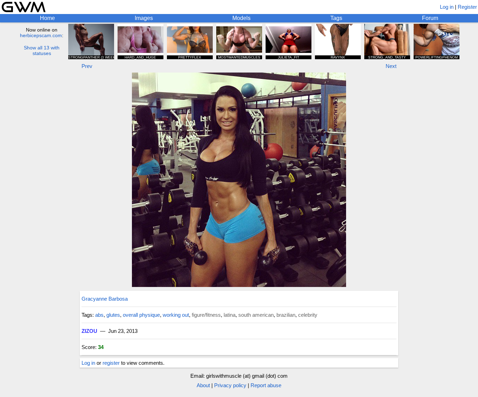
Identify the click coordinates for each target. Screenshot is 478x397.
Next (391, 66)
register (111, 363)
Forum (430, 18)
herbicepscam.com (41, 35)
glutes (113, 315)
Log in (447, 7)
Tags (336, 18)
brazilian (285, 315)
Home (47, 18)
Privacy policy (230, 385)
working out (176, 315)
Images (144, 18)
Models (241, 18)
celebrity (307, 315)
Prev (87, 66)
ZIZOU (89, 331)
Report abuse (266, 385)
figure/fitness (206, 315)
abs (99, 315)
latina (230, 315)
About (203, 385)
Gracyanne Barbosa (105, 299)
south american (256, 315)
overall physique (141, 315)
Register (467, 7)
